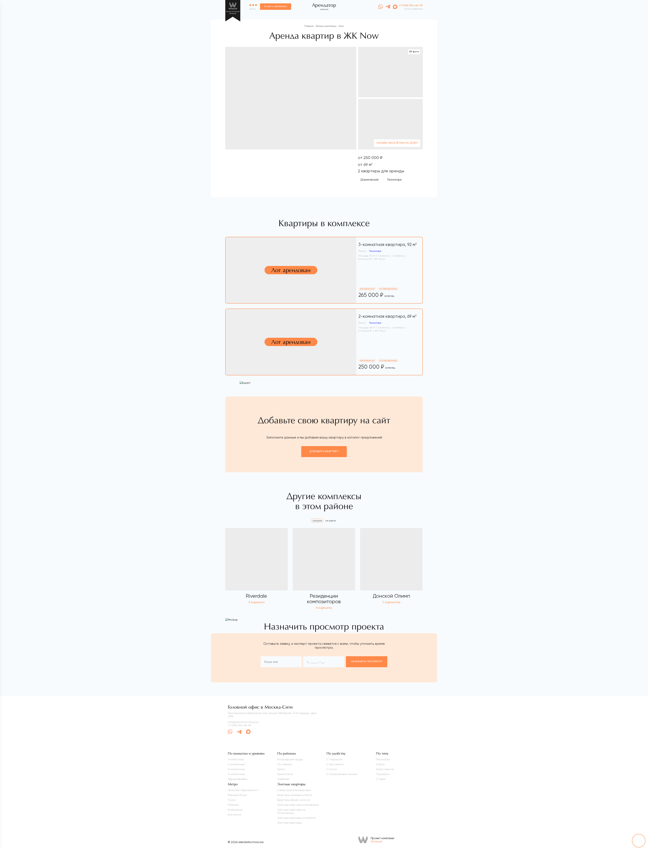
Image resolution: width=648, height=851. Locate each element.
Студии (381, 779)
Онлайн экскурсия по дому (397, 143)
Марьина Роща (237, 795)
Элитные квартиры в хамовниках (298, 804)
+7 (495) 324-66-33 (239, 725)
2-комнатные (236, 764)
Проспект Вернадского (243, 790)
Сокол (232, 800)
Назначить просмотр (366, 661)
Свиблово (283, 779)
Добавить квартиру (323, 451)
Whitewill (376, 841)
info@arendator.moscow (243, 722)
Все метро (235, 814)
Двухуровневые (237, 779)
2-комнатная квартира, (387, 316)
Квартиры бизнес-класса (293, 800)
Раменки (233, 804)
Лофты (380, 764)
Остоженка (284, 764)
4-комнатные (236, 774)
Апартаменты (385, 769)
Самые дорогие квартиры (294, 790)
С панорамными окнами (342, 774)
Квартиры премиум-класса (294, 795)
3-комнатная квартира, (387, 244)
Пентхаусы (383, 759)
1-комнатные (236, 759)
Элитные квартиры (289, 822)
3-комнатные (236, 769)
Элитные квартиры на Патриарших (291, 811)
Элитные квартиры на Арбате (296, 817)
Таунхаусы (382, 774)
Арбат (281, 769)
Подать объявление (275, 7)
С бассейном (335, 764)
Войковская (235, 809)
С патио (332, 769)
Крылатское (285, 774)
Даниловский (369, 179)
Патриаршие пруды (290, 759)
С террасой (334, 759)
